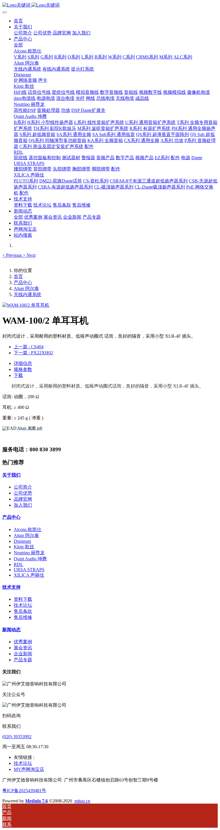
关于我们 (11, 475)
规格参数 (23, 369)
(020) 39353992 (17, 736)
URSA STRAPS (29, 569)
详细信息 (23, 363)
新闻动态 (11, 629)
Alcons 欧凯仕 (28, 529)
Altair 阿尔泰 (26, 288)
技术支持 (11, 587)
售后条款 (23, 611)
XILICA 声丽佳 (29, 575)
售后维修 (23, 617)
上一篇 (29, 346)
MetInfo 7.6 (36, 800)
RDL (18, 564)
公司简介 (23, 487)
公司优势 (23, 493)
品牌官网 (23, 499)
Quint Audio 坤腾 (30, 558)
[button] (12, 255)
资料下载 (23, 599)
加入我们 (23, 505)
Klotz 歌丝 (24, 546)
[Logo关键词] (110, 5)
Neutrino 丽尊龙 (29, 552)
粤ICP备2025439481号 (24, 790)
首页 (18, 20)
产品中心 (23, 282)
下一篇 (33, 352)
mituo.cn (82, 800)
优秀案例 (23, 641)
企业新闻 (23, 653)
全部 (18, 44)
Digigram (22, 541)
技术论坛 (23, 605)
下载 (18, 375)
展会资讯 (23, 647)
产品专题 (23, 659)
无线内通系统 (27, 294)
